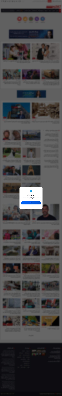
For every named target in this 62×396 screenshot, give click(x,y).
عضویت (31, 202)
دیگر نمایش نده (31, 206)
